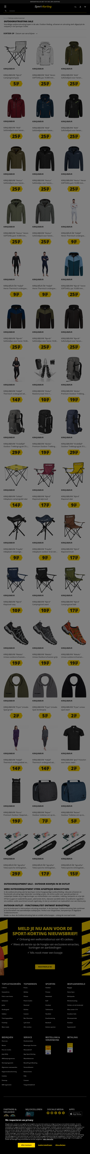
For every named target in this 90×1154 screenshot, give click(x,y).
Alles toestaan (26, 1145)
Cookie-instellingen (45, 1145)
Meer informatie (48, 1139)
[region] (45, 1135)
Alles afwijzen (60, 1145)
